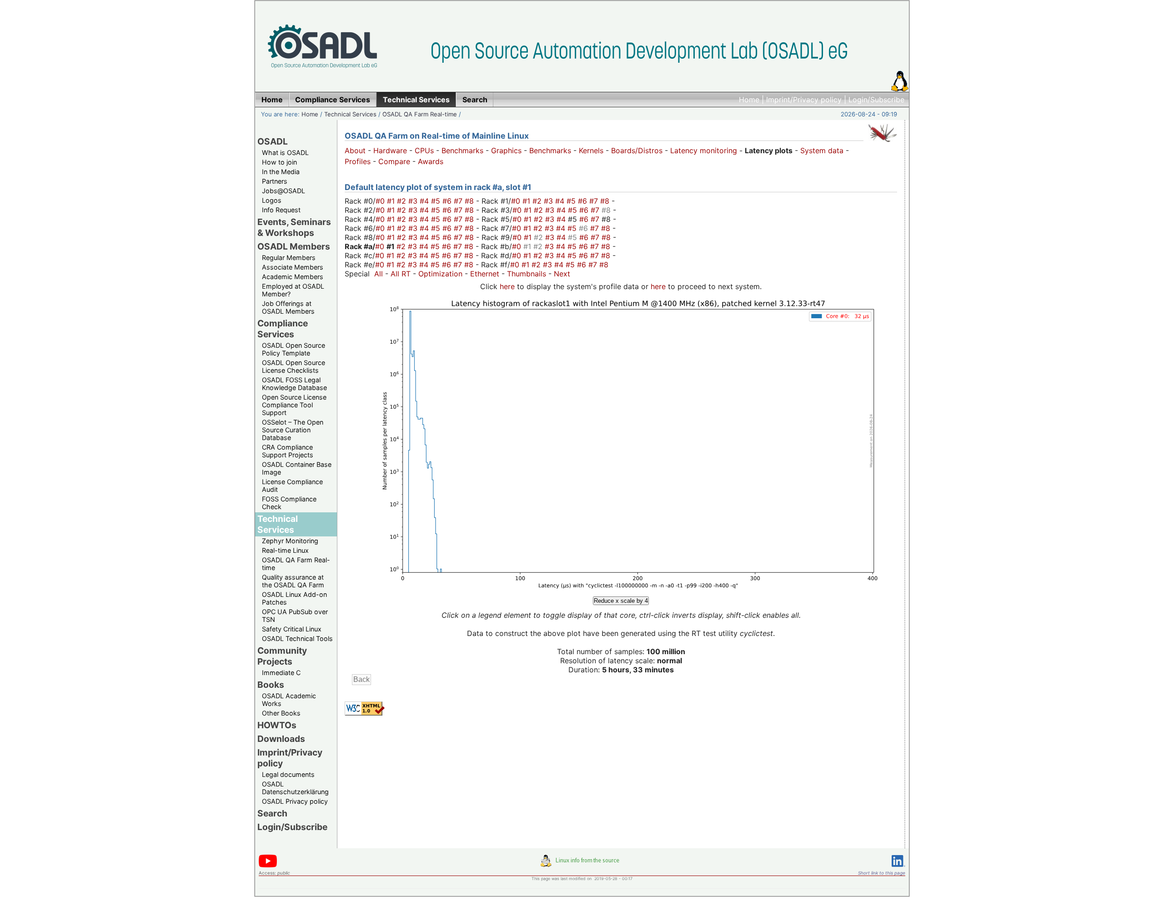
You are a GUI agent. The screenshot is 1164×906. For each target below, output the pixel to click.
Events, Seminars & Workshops (294, 227)
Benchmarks (462, 150)
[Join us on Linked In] (898, 868)
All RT (401, 273)
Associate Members (292, 267)
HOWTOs (276, 725)
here (507, 286)
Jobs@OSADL (283, 191)
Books (270, 684)
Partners (274, 181)
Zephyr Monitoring (290, 541)
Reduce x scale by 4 (621, 600)
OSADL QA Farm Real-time (419, 114)
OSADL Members (293, 246)
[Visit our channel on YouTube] (268, 865)
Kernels (591, 150)
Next (562, 273)
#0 (381, 200)
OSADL (272, 141)
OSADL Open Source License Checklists (293, 366)
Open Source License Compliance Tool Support (294, 404)
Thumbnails (526, 273)
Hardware (390, 150)
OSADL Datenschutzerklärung (295, 788)
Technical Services (350, 114)
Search (272, 813)
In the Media (281, 171)
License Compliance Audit (292, 485)
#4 (425, 200)
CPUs (424, 150)
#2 (402, 200)
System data (821, 150)
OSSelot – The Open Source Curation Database (292, 429)
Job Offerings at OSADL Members (288, 307)
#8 (470, 200)
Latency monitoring (703, 150)
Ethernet (484, 273)
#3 (414, 200)
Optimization (440, 273)
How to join (279, 162)
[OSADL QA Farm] (882, 144)
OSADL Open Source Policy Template (293, 349)
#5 (436, 200)
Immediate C (281, 672)
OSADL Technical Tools (297, 638)
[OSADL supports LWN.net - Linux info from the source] (582, 864)
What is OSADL (285, 152)
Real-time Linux (285, 550)
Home (749, 99)
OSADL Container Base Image (296, 468)
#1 (392, 200)
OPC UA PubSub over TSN (295, 615)
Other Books (281, 713)
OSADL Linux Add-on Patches (294, 598)
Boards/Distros (636, 150)
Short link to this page (881, 873)
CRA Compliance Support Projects (287, 451)
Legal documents (288, 774)
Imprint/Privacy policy (804, 99)
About (355, 150)
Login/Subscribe (876, 99)
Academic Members (292, 276)
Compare (394, 161)
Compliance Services (282, 329)
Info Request (281, 210)
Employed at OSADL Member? (293, 290)
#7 (459, 200)
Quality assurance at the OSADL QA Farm (293, 581)
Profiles (358, 161)
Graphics (506, 150)
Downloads (281, 738)
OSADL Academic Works (289, 699)
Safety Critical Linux (291, 629)
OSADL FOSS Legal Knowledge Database (294, 383)
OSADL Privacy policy (295, 801)
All (378, 273)
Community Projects (282, 656)
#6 (448, 200)
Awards (430, 161)
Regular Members (289, 257)
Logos (271, 200)
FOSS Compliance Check (289, 503)
